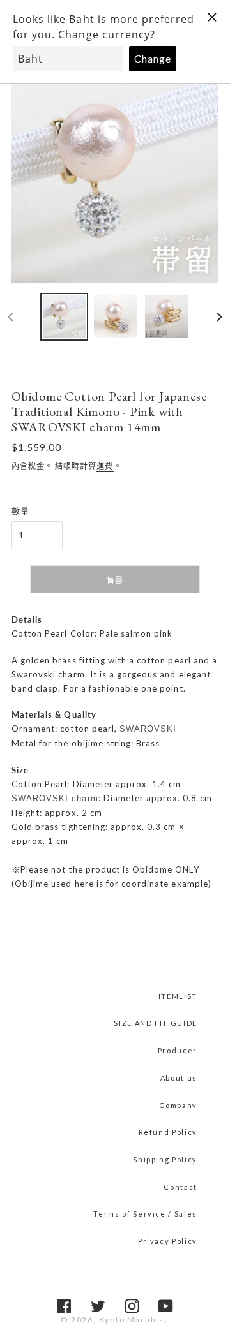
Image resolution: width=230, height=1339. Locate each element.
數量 (20, 511)
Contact (180, 1187)
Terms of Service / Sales (145, 1214)
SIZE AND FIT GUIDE (155, 1023)
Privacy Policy (167, 1241)
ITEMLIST (177, 996)
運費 (104, 466)
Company (178, 1105)
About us (178, 1078)
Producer (177, 1050)
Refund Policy (168, 1132)
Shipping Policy (165, 1159)
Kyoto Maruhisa (134, 1319)
